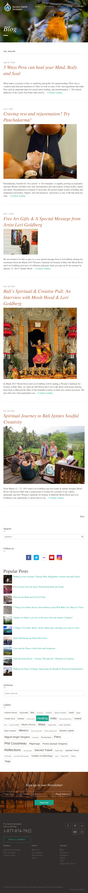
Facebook (64, 855)
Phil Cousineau (15, 743)
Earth (71, 712)
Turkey (73, 756)
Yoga (7, 761)
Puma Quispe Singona (55, 743)
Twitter (62, 857)
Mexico (23, 730)
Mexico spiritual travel (51, 731)
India (53, 718)
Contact (80, 6)
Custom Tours (9, 855)
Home (37, 6)
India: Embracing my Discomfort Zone (30, 638)
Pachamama (46, 737)
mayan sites (52, 725)
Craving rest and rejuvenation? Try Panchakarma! (36, 116)
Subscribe (44, 802)
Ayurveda (24, 713)
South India (59, 750)
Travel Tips (64, 756)
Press (34, 857)
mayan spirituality (64, 725)
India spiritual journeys (65, 719)
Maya (41, 724)
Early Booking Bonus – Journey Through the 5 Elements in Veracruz (43, 658)
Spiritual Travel (72, 750)
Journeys (49, 6)
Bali (32, 712)
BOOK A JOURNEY (17, 839)
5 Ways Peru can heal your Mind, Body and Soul (40, 70)
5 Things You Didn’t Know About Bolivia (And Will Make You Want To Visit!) (48, 607)
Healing (42, 718)
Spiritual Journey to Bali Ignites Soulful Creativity (41, 418)
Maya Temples (10, 731)
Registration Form (67, 863)
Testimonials (7, 756)
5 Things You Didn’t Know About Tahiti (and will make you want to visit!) (46, 627)
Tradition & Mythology (41, 756)
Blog (69, 6)
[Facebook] (28, 557)
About (60, 6)
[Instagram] (59, 557)
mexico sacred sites (36, 731)
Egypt (78, 713)
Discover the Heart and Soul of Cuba (29, 597)
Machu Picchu (29, 724)
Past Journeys (9, 852)
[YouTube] (51, 557)
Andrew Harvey (10, 713)
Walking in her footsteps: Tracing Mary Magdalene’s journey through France (46, 576)
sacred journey (27, 750)
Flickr (62, 860)
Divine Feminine (60, 713)
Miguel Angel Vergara (17, 737)
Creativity (49, 713)
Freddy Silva (9, 719)
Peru (57, 737)
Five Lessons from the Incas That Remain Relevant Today (38, 586)
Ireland (77, 718)
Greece (20, 718)
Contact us (64, 852)
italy (5, 725)
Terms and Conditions (55, 887)
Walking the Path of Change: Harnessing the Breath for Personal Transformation (48, 668)
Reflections (12, 750)
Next (82, 516)
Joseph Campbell (14, 725)
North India (35, 737)
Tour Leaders (37, 852)
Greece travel (30, 719)
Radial (82, 889)
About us (35, 849)
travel (56, 756)
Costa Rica (40, 713)
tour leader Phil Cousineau (21, 756)
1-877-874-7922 (17, 830)
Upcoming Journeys (12, 849)
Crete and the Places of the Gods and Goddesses (34, 648)
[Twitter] (36, 557)
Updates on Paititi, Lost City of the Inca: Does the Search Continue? (43, 617)
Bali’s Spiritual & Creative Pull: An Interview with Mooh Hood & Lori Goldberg (37, 297)
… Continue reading (53, 92)
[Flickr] (44, 557)
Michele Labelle (66, 731)
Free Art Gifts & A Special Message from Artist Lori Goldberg (42, 221)
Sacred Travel (43, 750)
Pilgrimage (34, 743)
